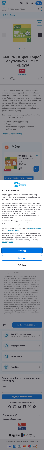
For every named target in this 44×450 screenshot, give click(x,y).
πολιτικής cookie (7, 242)
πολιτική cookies (13, 230)
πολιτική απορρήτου (34, 228)
